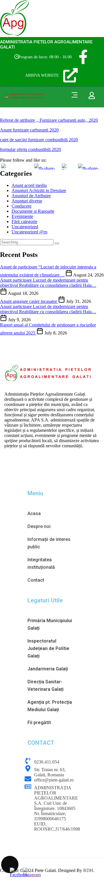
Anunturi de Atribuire (31, 195)
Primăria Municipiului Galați (49, 624)
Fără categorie (24, 221)
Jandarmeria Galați (47, 669)
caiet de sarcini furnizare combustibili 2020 (39, 139)
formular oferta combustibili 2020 (30, 149)
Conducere (21, 206)
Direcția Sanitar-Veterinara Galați (45, 685)
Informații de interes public (48, 543)
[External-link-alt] (70, 75)
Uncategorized (25, 226)
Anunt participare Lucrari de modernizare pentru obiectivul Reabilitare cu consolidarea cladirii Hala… (48, 283)
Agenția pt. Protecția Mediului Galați (49, 705)
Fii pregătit (39, 722)
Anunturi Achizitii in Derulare (39, 190)
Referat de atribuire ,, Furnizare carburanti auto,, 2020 (49, 120)
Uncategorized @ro (29, 231)
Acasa (34, 513)
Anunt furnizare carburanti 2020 (29, 129)
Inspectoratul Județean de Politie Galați (48, 648)
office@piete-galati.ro (54, 779)
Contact (35, 580)
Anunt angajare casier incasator (29, 301)
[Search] (57, 243)
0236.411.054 (46, 761)
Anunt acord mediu (29, 185)
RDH (88, 870)
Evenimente (22, 216)
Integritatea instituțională (41, 563)
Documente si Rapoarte (33, 211)
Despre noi (39, 526)
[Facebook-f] (83, 57)
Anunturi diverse (27, 200)
